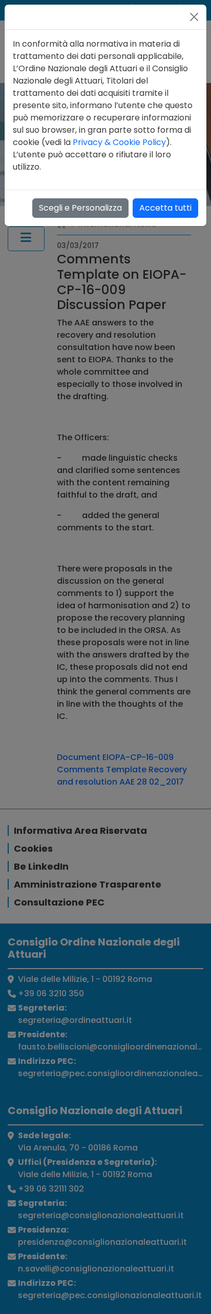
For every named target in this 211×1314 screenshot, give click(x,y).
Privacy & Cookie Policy (119, 142)
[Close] (194, 17)
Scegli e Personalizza (80, 208)
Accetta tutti (165, 208)
